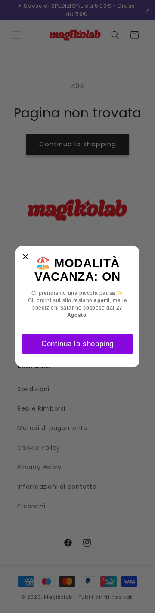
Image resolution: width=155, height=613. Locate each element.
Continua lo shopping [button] (77, 343)
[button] (25, 256)
